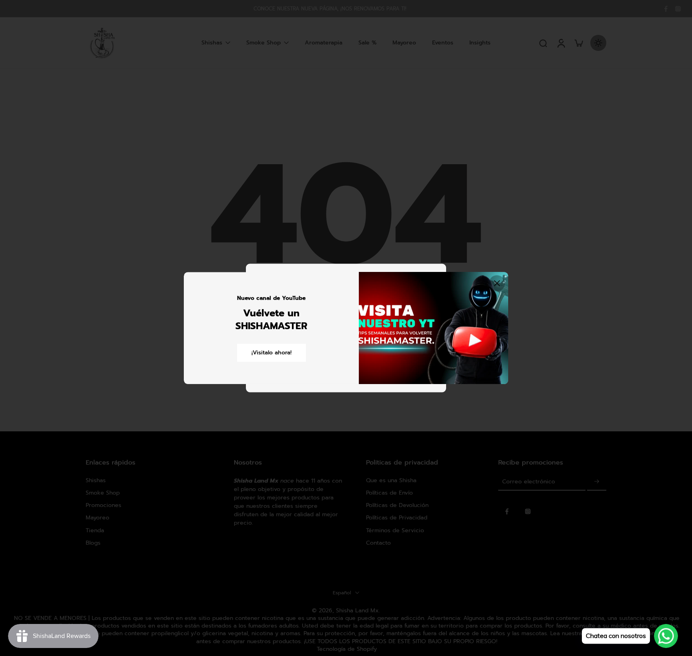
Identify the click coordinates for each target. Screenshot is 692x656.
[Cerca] (497, 283)
